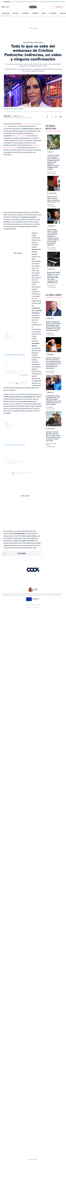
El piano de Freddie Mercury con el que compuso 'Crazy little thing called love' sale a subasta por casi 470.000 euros (53, 278)
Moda (44, 13)
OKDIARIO (7, 116)
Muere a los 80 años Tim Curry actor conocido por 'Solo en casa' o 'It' (53, 199)
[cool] (33, 7)
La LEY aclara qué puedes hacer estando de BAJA (24, 1)
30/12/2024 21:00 (8, 117)
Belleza (16, 13)
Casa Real (25, 13)
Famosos (35, 13)
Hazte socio (59, 7)
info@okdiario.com (18, 116)
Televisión (52, 13)
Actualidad (6, 13)
